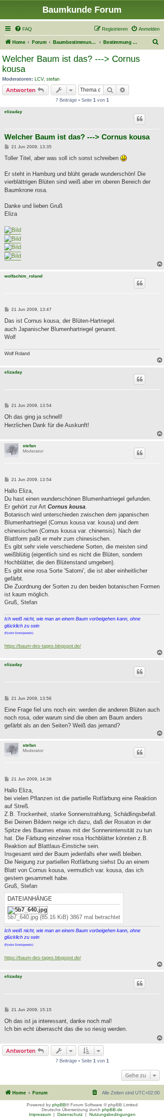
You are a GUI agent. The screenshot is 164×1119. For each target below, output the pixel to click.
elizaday (13, 111)
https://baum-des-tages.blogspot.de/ (42, 646)
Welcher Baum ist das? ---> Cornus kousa (71, 64)
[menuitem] (23, 29)
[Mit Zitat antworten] (139, 119)
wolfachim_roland (23, 276)
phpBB (59, 1104)
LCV (39, 79)
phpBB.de (112, 1109)
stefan (52, 79)
